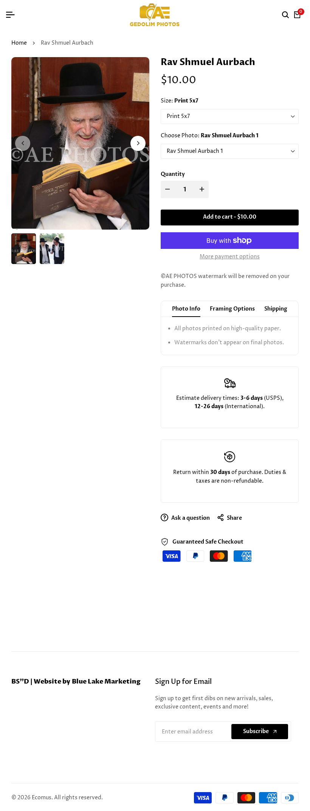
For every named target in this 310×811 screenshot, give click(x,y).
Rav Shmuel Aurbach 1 (195, 151)
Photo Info (186, 308)
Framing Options (232, 308)
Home (19, 43)
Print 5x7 (178, 116)
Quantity (173, 174)
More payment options (230, 256)
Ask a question (190, 518)
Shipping (275, 308)
